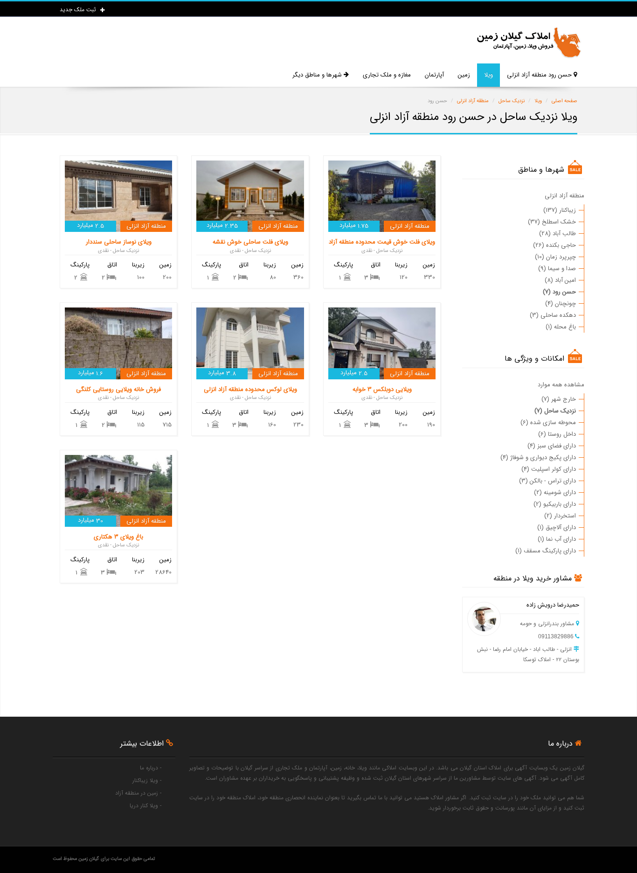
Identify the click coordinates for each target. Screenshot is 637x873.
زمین (464, 75)
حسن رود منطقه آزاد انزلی (540, 75)
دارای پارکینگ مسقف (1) (545, 551)
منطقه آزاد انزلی (564, 196)
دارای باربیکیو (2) (554, 504)
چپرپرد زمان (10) (555, 257)
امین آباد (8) (560, 280)
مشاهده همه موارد (561, 385)
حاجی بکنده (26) (554, 245)
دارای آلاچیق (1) (556, 527)
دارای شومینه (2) (555, 492)
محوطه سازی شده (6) (548, 422)
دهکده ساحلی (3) (553, 315)
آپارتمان (434, 75)
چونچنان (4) (560, 303)
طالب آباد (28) (557, 233)
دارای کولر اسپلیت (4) (548, 469)
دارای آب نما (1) (557, 539)
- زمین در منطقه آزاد (138, 793)
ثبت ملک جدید (79, 9)
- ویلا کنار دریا (145, 805)
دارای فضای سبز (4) (551, 446)
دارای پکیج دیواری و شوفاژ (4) (538, 457)
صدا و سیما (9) (557, 268)
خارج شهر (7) (558, 399)
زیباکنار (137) (559, 210)
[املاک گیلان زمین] (528, 42)
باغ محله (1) (561, 327)
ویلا (488, 75)
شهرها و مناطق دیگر (318, 75)
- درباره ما (150, 767)
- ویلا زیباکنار (146, 780)
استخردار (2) (560, 516)
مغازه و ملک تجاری (387, 75)
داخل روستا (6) (557, 434)
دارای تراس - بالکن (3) (547, 481)
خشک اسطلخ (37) (552, 222)
